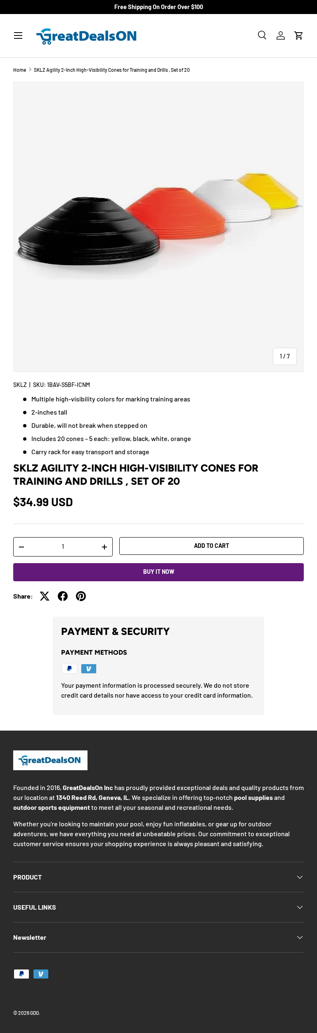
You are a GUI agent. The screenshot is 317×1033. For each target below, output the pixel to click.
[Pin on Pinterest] (81, 596)
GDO (34, 1013)
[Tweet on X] (44, 596)
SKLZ (20, 384)
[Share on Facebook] (63, 596)
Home (19, 69)
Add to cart (211, 545)
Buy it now (158, 571)
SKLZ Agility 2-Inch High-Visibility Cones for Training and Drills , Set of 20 (112, 69)
